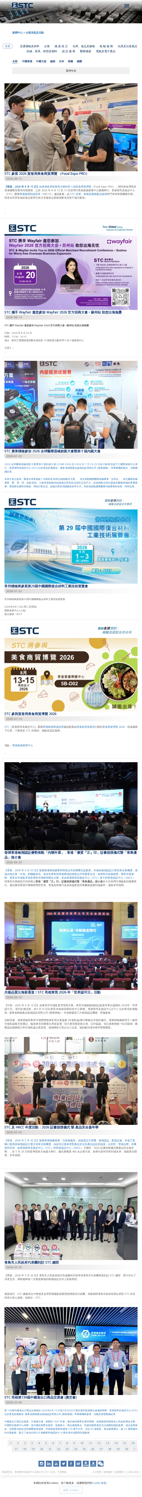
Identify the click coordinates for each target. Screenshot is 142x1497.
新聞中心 (17, 32)
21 (50, 1449)
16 (132, 1443)
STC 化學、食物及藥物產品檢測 (88, 194)
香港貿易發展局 (86, 727)
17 (16, 1449)
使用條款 (108, 1471)
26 (92, 1449)
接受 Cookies (71, 1490)
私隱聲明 (119, 1471)
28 (109, 1449)
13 (107, 1443)
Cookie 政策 (132, 1471)
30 (126, 1449)
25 (84, 1449)
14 (115, 1443)
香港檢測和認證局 (30, 194)
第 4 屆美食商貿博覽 (79, 186)
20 (41, 1449)
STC (6, 727)
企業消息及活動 (35, 32)
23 (67, 1449)
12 (98, 1443)
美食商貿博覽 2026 (113, 727)
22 (58, 1449)
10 (81, 1443)
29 (118, 1449)
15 (124, 1443)
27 (101, 1449)
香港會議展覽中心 (22, 745)
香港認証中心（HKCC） (121, 877)
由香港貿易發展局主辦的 (36, 186)
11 (90, 1443)
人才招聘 (96, 1471)
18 (24, 1449)
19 (33, 1449)
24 (75, 1449)
